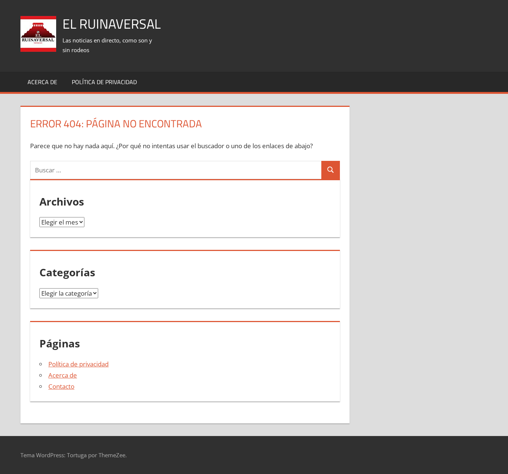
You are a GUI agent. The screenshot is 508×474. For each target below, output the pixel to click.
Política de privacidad (104, 81)
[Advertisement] (352, 26)
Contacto (61, 386)
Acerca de (42, 81)
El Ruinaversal (111, 23)
